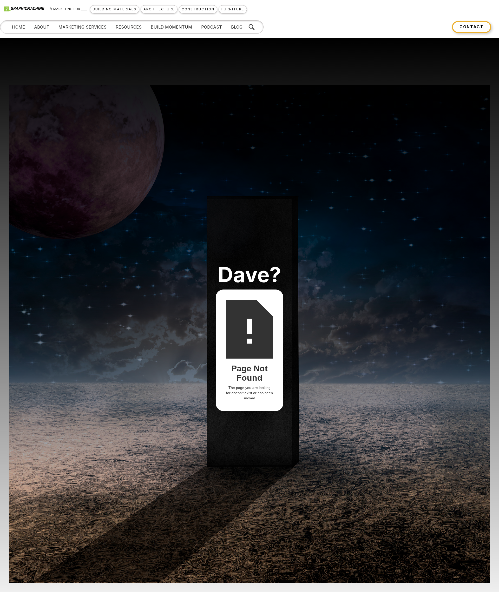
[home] (27, 9)
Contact (471, 26)
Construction (198, 9)
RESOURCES (129, 27)
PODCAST (211, 27)
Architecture (159, 9)
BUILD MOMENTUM (171, 27)
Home (18, 27)
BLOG (236, 27)
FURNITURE (232, 9)
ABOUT (41, 27)
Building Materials (114, 9)
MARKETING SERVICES (82, 27)
